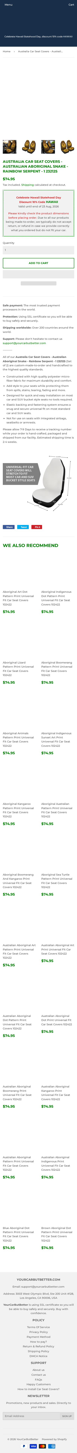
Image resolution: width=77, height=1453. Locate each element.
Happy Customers (39, 1384)
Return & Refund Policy (38, 1346)
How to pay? (38, 1341)
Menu (8, 4)
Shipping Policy (38, 1351)
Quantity (8, 243)
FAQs (38, 1379)
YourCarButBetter (27, 1439)
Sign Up (67, 1416)
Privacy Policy (38, 1332)
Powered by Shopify (54, 1439)
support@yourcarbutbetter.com (24, 343)
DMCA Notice (38, 1356)
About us (38, 1370)
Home (6, 51)
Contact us (38, 1374)
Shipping (27, 185)
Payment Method (38, 1337)
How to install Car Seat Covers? (38, 1389)
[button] (38, 274)
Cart (71, 4)
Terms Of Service (38, 1327)
